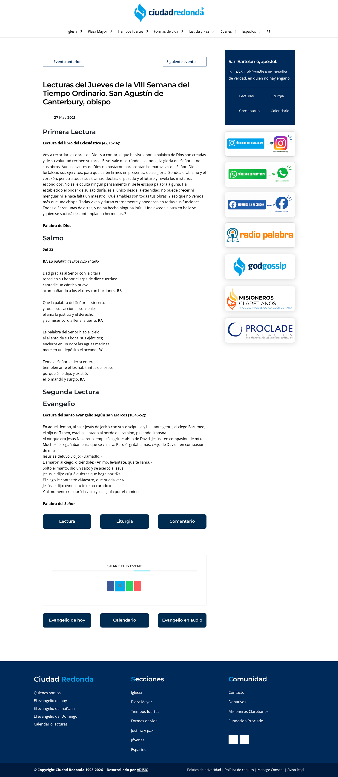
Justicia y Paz (199, 32)
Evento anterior (67, 61)
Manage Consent (271, 769)
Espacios (249, 32)
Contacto (236, 692)
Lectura (67, 521)
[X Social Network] (120, 586)
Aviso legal (295, 769)
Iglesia (72, 32)
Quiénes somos (47, 692)
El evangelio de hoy (50, 700)
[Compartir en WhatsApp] (129, 586)
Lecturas (246, 96)
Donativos (237, 701)
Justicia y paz (142, 730)
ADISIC (142, 769)
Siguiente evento (181, 61)
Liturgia (124, 521)
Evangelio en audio (182, 620)
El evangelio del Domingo (55, 716)
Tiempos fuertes (130, 32)
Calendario (124, 620)
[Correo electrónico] (137, 586)
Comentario (182, 521)
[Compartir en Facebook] (110, 586)
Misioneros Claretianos (249, 711)
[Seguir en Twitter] (244, 739)
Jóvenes (226, 32)
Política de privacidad (204, 769)
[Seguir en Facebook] (233, 739)
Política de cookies (239, 769)
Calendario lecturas (51, 724)
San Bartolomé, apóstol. (253, 61)
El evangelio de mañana (54, 708)
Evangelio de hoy (67, 620)
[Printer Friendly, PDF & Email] (192, 543)
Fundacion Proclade (246, 720)
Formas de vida (166, 32)
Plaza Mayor (97, 32)
